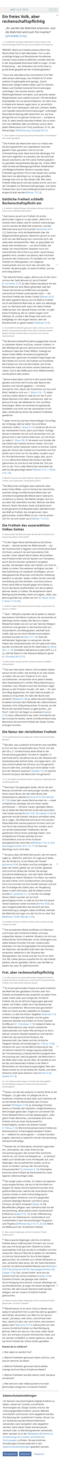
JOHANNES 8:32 (16, 36)
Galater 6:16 (45, 813)
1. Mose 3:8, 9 (20, 440)
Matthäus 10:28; (11, 916)
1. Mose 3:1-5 (27, 427)
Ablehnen (25, 1453)
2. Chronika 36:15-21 (13, 656)
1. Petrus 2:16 (10, 1127)
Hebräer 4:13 (42, 322)
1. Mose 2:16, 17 (36, 392)
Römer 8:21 (47, 296)
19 (8, 472)
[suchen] (55, 3)
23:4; (52, 842)
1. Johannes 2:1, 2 (20, 893)
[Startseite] (4, 4)
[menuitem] (4, 4)
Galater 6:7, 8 (9, 1076)
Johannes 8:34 (10, 864)
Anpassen (39, 1453)
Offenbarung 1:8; (25, 130)
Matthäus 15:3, (39, 842)
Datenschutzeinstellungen (16, 1446)
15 (10, 650)
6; (48, 842)
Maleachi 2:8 (19, 698)
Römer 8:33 (43, 903)
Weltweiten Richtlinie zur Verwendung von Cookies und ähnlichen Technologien (28, 1437)
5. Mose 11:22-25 (10, 601)
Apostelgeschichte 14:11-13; (16, 845)
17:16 (34, 845)
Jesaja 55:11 (40, 130)
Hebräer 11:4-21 (39, 518)
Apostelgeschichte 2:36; (42, 1269)
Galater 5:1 (37, 770)
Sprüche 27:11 (24, 1324)
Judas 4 (37, 1204)
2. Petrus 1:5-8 (46, 1043)
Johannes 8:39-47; (20, 1269)
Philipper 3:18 (20, 1105)
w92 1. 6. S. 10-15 (19, 9)
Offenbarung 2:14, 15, (28, 1223)
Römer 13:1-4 (34, 192)
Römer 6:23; (45, 1073)
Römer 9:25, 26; (31, 813)
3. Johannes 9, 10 (29, 1169)
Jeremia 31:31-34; (36, 797)
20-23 (42, 1223)
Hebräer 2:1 (49, 1014)
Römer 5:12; (40, 469)
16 (27, 1213)
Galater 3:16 (8, 1272)
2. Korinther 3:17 (11, 283)
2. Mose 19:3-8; (47, 597)
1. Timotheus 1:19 (25, 1024)
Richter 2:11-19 (29, 636)
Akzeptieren (10, 1453)
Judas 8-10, (20, 1213)
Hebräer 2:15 (26, 916)
